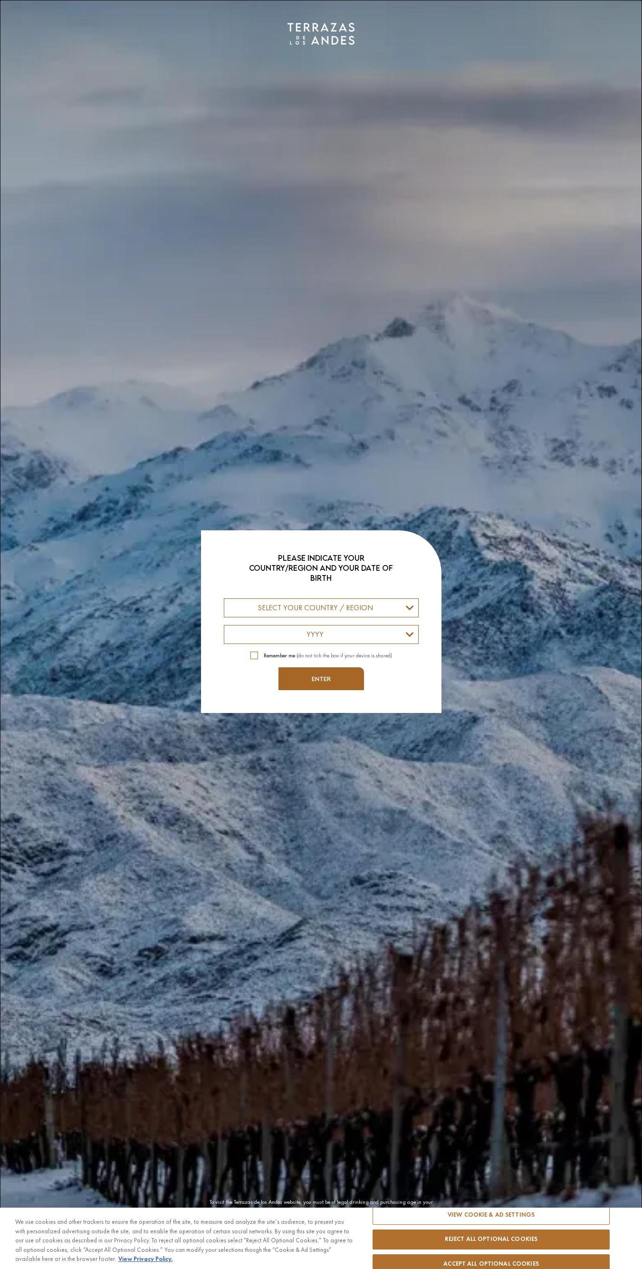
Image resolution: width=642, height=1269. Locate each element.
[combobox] (321, 608)
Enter (321, 679)
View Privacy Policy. (145, 1259)
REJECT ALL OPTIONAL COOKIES (491, 1239)
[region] (321, 1238)
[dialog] (321, 634)
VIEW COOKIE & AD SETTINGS (491, 1215)
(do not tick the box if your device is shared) (328, 655)
